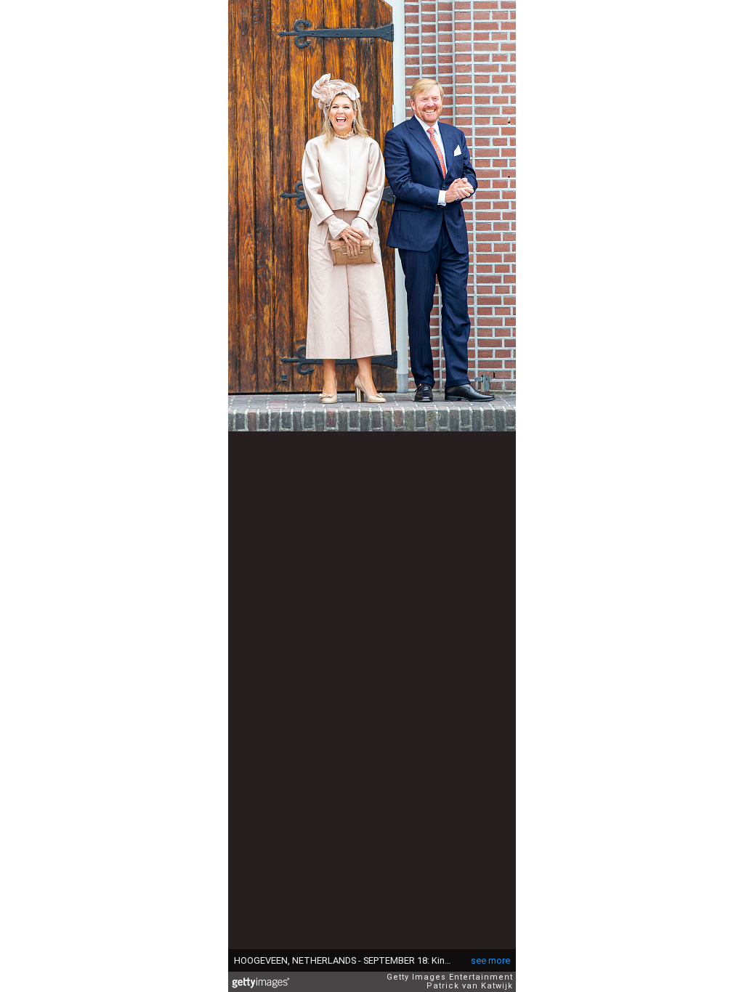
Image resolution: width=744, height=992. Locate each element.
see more (490, 960)
